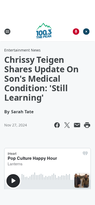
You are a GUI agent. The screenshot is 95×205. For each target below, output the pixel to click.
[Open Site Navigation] (7, 31)
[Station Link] (44, 31)
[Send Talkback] (76, 31)
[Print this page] (87, 125)
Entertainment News (22, 50)
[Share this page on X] (67, 125)
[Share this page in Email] (77, 125)
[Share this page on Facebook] (57, 125)
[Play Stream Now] (86, 31)
